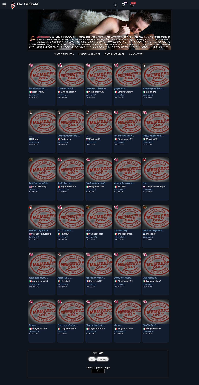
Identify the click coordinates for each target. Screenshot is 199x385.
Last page (102, 359)
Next (92, 359)
